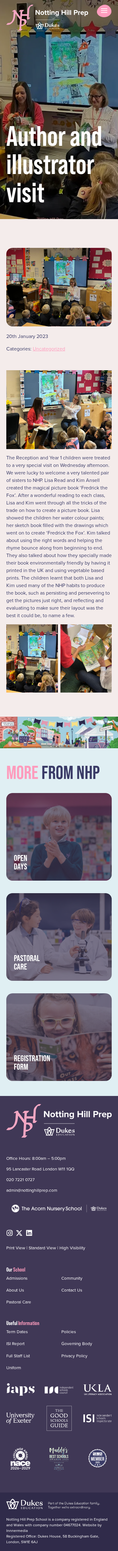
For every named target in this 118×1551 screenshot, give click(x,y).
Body (76, 1343)
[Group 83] (97, 1417)
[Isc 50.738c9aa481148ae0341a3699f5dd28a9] (59, 1389)
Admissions (16, 1278)
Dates (17, 1331)
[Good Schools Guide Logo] (59, 1417)
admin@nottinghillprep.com (31, 1190)
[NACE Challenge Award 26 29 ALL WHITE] (20, 1457)
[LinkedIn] (29, 1233)
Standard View (42, 1248)
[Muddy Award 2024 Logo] (59, 1457)
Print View (15, 1248)
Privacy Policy (74, 1355)
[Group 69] (97, 1389)
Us (15, 1290)
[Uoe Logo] (20, 1417)
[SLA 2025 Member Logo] (97, 1457)
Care (18, 1302)
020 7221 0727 (20, 1179)
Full (18, 1355)
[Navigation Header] (20, 1389)
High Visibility (72, 1248)
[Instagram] (10, 1233)
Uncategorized (49, 348)
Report (15, 1343)
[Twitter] (19, 1233)
